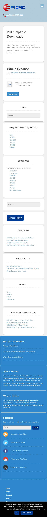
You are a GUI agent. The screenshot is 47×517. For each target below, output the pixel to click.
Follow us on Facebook (19, 451)
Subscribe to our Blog (18, 434)
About (8, 492)
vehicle (22, 385)
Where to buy (15, 218)
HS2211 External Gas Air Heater (17, 240)
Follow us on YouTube (18, 459)
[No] (44, 509)
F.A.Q (9, 297)
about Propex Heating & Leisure (21, 376)
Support (9, 294)
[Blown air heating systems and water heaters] (14, 7)
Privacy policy (26, 513)
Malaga (12, 147)
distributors (6, 408)
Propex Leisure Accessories (12, 403)
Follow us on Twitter (17, 442)
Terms (8, 499)
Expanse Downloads (27, 72)
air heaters (8, 378)
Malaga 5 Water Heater (14, 266)
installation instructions (22, 381)
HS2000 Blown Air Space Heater (17, 243)
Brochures (13, 176)
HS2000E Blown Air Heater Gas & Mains (20, 238)
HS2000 (12, 137)
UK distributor (31, 403)
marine (30, 385)
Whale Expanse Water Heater (16, 271)
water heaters (19, 378)
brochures (6, 383)
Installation (13, 171)
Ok (17, 513)
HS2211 (12, 142)
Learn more (12, 94)
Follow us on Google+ (18, 467)
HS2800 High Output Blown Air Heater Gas (21, 245)
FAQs (12, 381)
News (8, 292)
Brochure (14, 72)
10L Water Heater (15, 190)
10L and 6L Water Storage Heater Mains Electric (23, 268)
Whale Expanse (18, 69)
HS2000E (13, 140)
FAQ (11, 135)
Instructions (13, 173)
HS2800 (12, 145)
